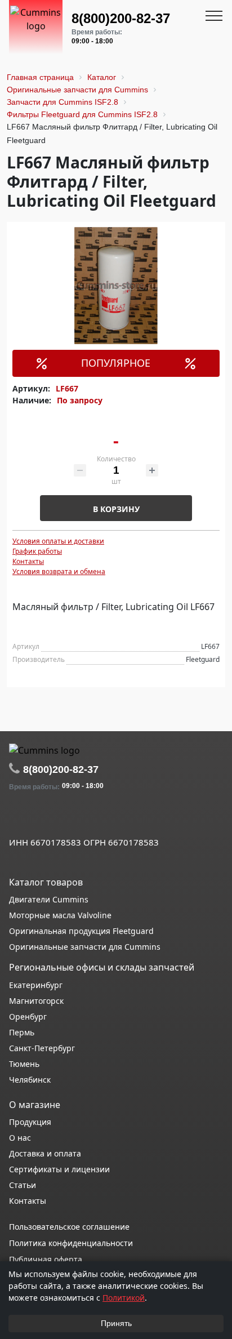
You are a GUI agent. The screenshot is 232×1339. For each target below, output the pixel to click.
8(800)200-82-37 (121, 18)
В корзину (116, 509)
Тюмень (24, 1063)
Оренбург (28, 1016)
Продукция (30, 1121)
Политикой (123, 1297)
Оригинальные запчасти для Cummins (84, 946)
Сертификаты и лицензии (59, 1169)
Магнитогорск (36, 1000)
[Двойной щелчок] (17, 817)
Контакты (28, 561)
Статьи (22, 1185)
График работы (37, 551)
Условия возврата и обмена (58, 571)
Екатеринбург (36, 985)
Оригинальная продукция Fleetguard (81, 931)
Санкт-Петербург (42, 1048)
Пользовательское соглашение (69, 1226)
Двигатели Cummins (48, 899)
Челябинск (30, 1079)
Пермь (21, 1032)
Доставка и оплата (45, 1153)
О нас (20, 1137)
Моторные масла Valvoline (60, 915)
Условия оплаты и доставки (58, 541)
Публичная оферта (45, 1259)
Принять (116, 1323)
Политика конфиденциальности (71, 1243)
